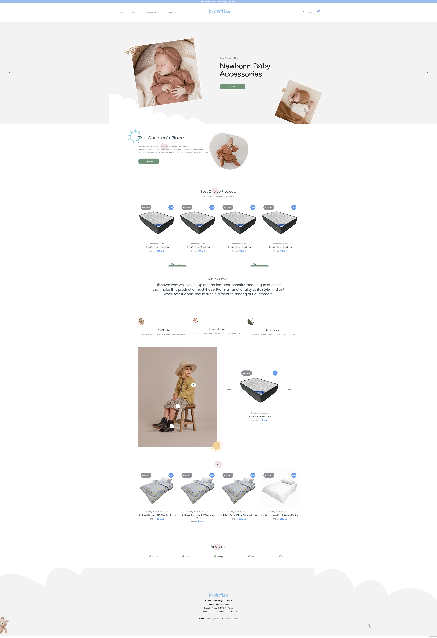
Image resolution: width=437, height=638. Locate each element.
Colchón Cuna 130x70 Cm (280, 247)
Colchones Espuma (157, 243)
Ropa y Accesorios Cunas (157, 511)
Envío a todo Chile (208, 2)
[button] (317, 12)
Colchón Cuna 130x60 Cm (239, 247)
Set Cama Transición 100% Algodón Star (280, 515)
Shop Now (232, 86)
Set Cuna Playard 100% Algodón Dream (239, 515)
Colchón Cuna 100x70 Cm (157, 247)
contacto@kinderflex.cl (226, 2)
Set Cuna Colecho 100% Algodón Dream (157, 515)
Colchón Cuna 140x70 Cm (198, 247)
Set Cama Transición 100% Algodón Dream (198, 516)
